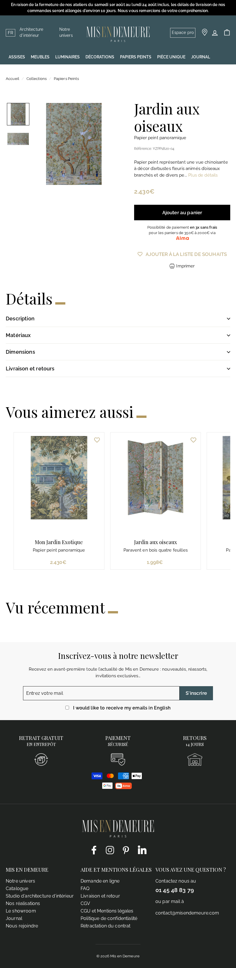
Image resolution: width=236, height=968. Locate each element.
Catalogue (17, 888)
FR (10, 32)
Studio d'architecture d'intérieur (40, 896)
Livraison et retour (100, 896)
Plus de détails (203, 175)
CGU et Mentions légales (107, 911)
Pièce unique (171, 57)
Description (20, 318)
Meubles (40, 57)
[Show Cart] (227, 33)
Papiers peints (135, 57)
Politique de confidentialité (109, 918)
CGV (85, 903)
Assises (17, 57)
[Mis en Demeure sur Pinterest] (126, 850)
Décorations (99, 57)
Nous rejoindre (22, 926)
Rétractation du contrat (105, 926)
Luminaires (67, 57)
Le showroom (21, 911)
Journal (14, 918)
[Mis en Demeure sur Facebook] (94, 850)
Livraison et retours (30, 369)
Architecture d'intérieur (31, 32)
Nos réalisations (23, 903)
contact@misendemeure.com (187, 913)
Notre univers (66, 32)
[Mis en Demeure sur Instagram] (110, 850)
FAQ (85, 888)
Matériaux (18, 335)
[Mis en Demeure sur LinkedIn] (142, 849)
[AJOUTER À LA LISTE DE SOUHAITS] (97, 439)
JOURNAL (200, 57)
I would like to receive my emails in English (122, 708)
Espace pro (183, 32)
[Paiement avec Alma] (123, 787)
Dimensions (20, 352)
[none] (18, 114)
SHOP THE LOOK (25, 71)
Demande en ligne (100, 881)
